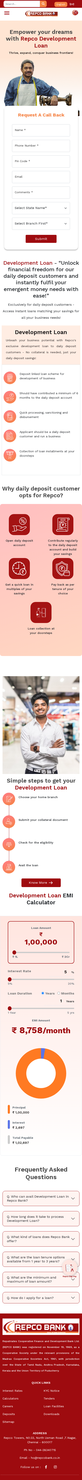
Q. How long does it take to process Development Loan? (35, 1219)
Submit (41, 239)
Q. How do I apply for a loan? (30, 1298)
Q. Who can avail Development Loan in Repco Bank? (38, 1198)
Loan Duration (20, 993)
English (61, 4)
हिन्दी (72, 4)
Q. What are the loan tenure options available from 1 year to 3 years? (36, 1259)
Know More (38, 883)
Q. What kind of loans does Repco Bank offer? (38, 1239)
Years (49, 993)
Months (67, 993)
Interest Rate (19, 971)
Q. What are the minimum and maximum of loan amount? (31, 1279)
